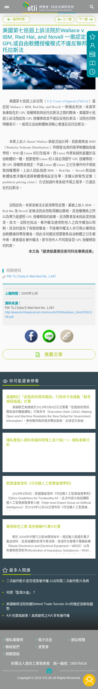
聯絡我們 (13, 647)
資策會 (43, 647)
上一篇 (64, 18)
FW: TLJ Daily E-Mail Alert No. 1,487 (31, 276)
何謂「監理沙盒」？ (21, 592)
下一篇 (85, 18)
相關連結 (13, 654)
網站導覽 (78, 640)
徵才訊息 (45, 640)
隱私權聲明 (14, 640)
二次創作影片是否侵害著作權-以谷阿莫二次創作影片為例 (47, 581)
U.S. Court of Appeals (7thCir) (68, 101)
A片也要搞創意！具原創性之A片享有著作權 (38, 615)
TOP (89, 663)
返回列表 (19, 19)
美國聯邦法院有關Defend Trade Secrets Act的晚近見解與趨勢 (49, 606)
